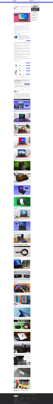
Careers (33, 399)
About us (21, 399)
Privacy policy (27, 398)
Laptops (14, 5)
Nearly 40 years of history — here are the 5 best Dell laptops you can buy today (35, 12)
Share (15, 24)
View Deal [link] (28, 65)
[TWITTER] (16, 91)
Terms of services (21, 85)
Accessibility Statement (16, 399)
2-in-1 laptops (18, 3)
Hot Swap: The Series (30, 3)
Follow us (26, 24)
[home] (14, 2)
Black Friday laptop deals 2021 (19, 32)
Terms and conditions (16, 398)
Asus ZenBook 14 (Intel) (25, 47)
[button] (22, 63)
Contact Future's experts (22, 398)
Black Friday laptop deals (22, 30)
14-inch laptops (19, 51)
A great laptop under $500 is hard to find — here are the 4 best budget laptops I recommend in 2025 (35, 9)
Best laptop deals (35, 3)
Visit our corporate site (34, 394)
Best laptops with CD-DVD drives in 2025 (35, 20)
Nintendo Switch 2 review (24, 3)
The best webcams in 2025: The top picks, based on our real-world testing (35, 15)
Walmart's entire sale (17, 31)
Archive (27, 399)
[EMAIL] (17, 91)
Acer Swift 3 (28, 51)
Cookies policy (34, 398)
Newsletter (29, 24)
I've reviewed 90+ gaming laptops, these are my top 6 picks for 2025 (35, 18)
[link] (16, 37)
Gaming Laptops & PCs (18, 5)
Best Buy (17, 29)
